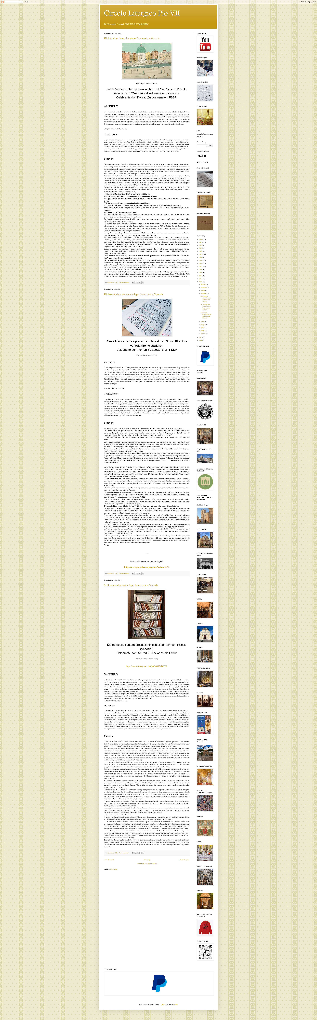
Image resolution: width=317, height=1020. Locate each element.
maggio (203, 324)
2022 (200, 251)
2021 (200, 254)
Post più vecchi (184, 860)
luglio (203, 321)
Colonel (163, 1004)
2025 (200, 242)
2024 (200, 245)
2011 (200, 337)
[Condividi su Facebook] (140, 282)
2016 (200, 270)
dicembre (204, 284)
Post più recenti (109, 860)
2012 (200, 282)
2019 (200, 261)
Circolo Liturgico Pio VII (142, 13)
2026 (200, 239)
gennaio (203, 334)
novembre (204, 287)
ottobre (203, 290)
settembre (204, 293)
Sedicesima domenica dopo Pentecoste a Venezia (131, 585)
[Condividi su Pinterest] (142, 282)
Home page (147, 860)
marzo (203, 330)
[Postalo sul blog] (135, 282)
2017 (200, 267)
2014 (200, 276)
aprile (202, 327)
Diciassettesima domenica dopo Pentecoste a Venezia (133, 294)
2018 (200, 263)
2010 (200, 340)
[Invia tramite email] (133, 282)
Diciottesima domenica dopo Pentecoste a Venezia (131, 38)
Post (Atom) (114, 869)
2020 (200, 257)
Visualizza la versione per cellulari (147, 863)
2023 (200, 248)
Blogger (175, 1004)
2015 (200, 273)
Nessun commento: (124, 282)
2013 (200, 279)
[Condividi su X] (138, 282)
